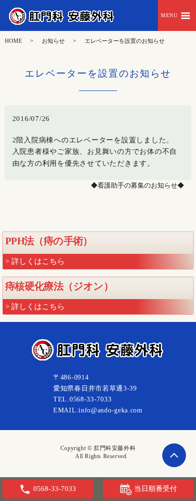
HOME (13, 41)
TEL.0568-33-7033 (82, 399)
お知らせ (53, 41)
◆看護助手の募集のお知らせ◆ (137, 185)
